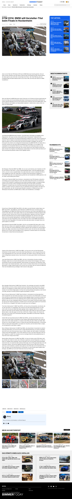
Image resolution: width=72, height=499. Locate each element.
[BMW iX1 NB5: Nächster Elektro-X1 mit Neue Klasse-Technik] (66, 43)
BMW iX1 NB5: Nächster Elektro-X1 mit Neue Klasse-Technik (56, 43)
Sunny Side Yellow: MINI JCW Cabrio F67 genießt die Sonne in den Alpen (57, 105)
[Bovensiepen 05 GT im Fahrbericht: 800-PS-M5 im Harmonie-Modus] (67, 171)
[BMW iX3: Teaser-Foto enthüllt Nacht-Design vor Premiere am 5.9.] (66, 85)
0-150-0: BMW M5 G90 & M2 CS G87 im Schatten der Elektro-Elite (47, 467)
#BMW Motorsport (22, 408)
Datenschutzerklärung (15, 492)
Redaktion (56, 152)
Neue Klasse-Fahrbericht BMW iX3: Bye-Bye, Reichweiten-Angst (56, 23)
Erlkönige (29, 5)
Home (4, 5)
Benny (11, 24)
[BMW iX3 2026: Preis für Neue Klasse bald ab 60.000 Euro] (66, 36)
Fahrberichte (22, 5)
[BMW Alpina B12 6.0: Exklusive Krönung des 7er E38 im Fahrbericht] (67, 150)
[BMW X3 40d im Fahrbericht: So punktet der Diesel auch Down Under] (67, 164)
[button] (45, 365)
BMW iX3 (52, 21)
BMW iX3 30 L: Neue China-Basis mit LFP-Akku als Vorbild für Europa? (47, 459)
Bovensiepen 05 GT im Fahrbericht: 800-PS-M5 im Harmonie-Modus (55, 171)
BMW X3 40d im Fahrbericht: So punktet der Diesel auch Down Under (56, 164)
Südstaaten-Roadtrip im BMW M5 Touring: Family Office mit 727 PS (57, 178)
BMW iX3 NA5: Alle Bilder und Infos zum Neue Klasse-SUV (57, 30)
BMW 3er (52, 47)
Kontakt (16, 488)
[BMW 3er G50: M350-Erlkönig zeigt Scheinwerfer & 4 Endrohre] (66, 49)
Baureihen (15, 5)
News (9, 5)
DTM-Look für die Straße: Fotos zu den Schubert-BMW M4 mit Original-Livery (27, 447)
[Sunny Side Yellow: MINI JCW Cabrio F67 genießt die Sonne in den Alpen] (66, 105)
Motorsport (4, 16)
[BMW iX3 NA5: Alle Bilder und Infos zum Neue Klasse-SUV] (66, 29)
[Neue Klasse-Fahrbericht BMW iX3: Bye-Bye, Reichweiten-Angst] (66, 23)
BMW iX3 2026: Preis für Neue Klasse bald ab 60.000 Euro (57, 36)
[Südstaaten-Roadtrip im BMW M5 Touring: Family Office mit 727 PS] (67, 178)
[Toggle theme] (67, 2)
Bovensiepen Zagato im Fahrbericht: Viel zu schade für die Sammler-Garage (57, 157)
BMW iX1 (52, 41)
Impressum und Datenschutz (7, 488)
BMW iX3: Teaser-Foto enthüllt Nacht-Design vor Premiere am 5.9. (57, 85)
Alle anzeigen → (66, 429)
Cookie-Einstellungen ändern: (6, 492)
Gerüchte (35, 5)
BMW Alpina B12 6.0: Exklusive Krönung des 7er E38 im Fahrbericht (56, 150)
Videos (41, 5)
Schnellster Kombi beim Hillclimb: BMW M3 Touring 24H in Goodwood (44, 446)
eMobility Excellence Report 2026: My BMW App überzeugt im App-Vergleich (48, 477)
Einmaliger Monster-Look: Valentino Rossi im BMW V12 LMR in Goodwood (62, 447)
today (36, 2)
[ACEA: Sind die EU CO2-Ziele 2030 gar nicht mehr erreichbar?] (66, 98)
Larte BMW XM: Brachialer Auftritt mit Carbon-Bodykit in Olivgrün (10, 467)
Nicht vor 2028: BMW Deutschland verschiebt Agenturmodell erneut (11, 476)
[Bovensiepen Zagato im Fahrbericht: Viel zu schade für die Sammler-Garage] (67, 157)
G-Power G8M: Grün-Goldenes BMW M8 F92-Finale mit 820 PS (57, 92)
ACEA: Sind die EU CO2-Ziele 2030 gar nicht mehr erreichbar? (57, 98)
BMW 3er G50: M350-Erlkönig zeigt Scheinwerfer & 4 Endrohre (56, 50)
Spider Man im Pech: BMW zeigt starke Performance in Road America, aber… (9, 447)
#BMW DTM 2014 (9, 408)
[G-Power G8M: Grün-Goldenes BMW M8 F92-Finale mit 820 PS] (66, 92)
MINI (53, 103)
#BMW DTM (4, 408)
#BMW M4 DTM (16, 408)
